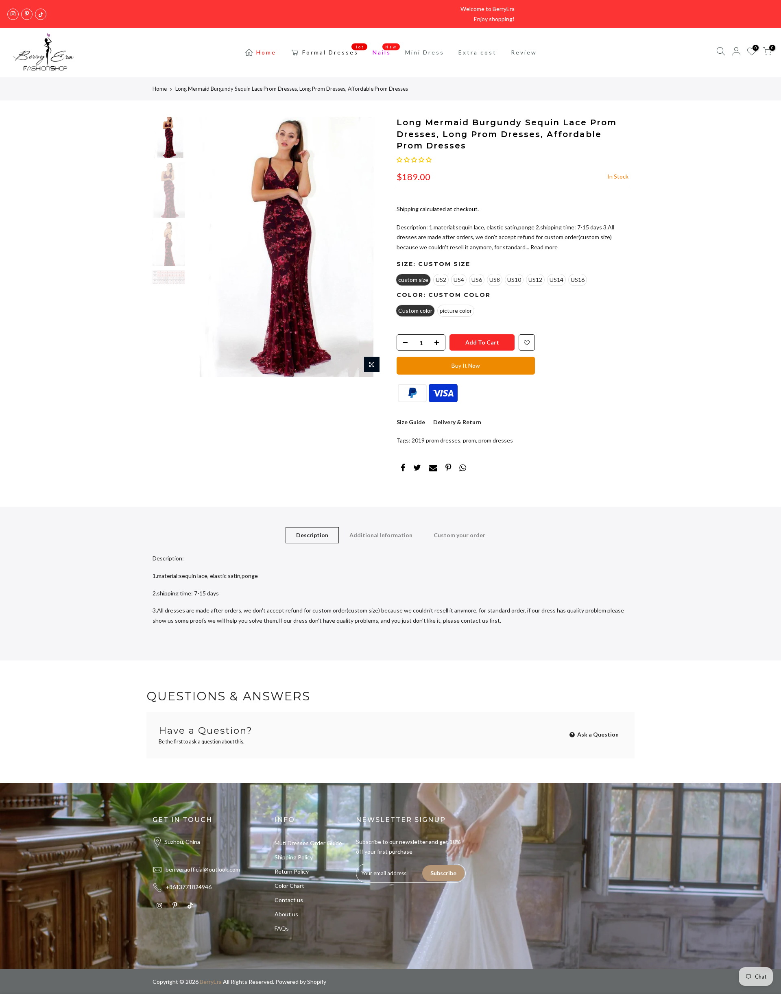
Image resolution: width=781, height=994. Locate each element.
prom (469, 440)
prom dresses (495, 440)
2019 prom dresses (436, 440)
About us (286, 914)
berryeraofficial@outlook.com (203, 869)
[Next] (370, 247)
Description (312, 535)
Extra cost (477, 52)
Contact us (289, 899)
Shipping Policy (294, 857)
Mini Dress (424, 52)
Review (524, 52)
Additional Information (380, 535)
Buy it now (466, 365)
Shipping (408, 208)
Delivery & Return (457, 422)
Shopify (316, 981)
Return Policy (292, 871)
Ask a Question (597, 734)
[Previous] (203, 247)
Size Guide (411, 422)
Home (266, 52)
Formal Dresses (333, 50)
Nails (385, 50)
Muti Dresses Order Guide (308, 842)
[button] (414, 159)
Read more (543, 247)
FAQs (282, 928)
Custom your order (459, 535)
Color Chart (289, 885)
